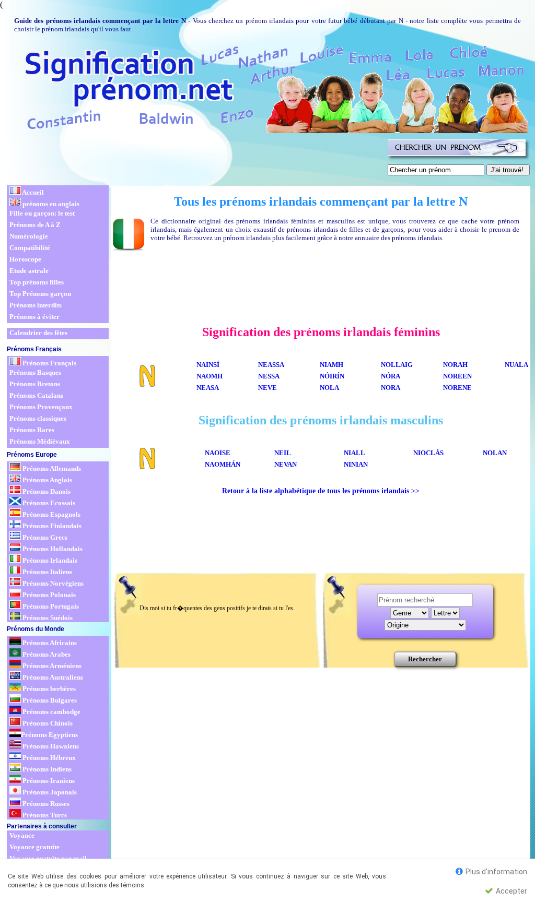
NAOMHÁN (222, 464)
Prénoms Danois (46, 491)
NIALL (354, 453)
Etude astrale (29, 271)
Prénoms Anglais (46, 480)
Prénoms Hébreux (48, 758)
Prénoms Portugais (50, 606)
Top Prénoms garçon (40, 294)
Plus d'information (495, 872)
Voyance (21, 835)
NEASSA (271, 365)
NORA (390, 387)
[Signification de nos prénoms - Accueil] (266, 87)
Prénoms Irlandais (49, 560)
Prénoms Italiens (46, 572)
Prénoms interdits (35, 305)
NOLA (329, 387)
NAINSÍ (207, 365)
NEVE (267, 387)
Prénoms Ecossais (48, 503)
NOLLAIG (397, 365)
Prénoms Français (48, 363)
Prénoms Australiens (52, 677)
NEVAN (285, 464)
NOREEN (457, 376)
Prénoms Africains (49, 643)
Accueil (32, 192)
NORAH (455, 365)
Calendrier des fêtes (38, 333)
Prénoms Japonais (49, 792)
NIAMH (331, 365)
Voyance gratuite (34, 847)
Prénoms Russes (45, 803)
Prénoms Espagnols (50, 514)
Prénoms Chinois (47, 723)
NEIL (282, 453)
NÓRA (390, 376)
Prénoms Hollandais (52, 549)
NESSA (269, 376)
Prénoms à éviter (34, 316)
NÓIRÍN (332, 376)
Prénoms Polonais (48, 595)
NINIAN (356, 464)
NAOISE (217, 453)
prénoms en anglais (50, 204)
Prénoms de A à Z (35, 225)
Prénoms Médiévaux (39, 441)
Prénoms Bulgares (49, 700)
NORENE (457, 387)
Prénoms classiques (37, 418)
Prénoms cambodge (50, 712)
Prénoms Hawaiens (50, 746)
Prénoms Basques (35, 372)
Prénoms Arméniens (51, 666)
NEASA (207, 387)
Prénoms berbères (48, 689)
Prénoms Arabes (46, 654)
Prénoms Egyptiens (49, 735)
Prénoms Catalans (36, 395)
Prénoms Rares (31, 430)
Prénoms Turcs (44, 815)
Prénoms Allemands (51, 468)
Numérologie (28, 236)
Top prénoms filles (36, 282)
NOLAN (495, 453)
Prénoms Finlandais (51, 526)
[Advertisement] (195, 159)
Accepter (510, 891)
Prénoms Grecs (44, 537)
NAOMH (209, 376)
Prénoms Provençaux (41, 407)
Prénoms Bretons (34, 384)
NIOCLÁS (428, 453)
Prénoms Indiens (46, 769)
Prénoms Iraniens (48, 781)
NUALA (516, 365)
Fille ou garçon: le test (42, 213)
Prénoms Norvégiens (52, 583)
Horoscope (25, 259)
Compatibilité (29, 248)
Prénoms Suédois (47, 618)
